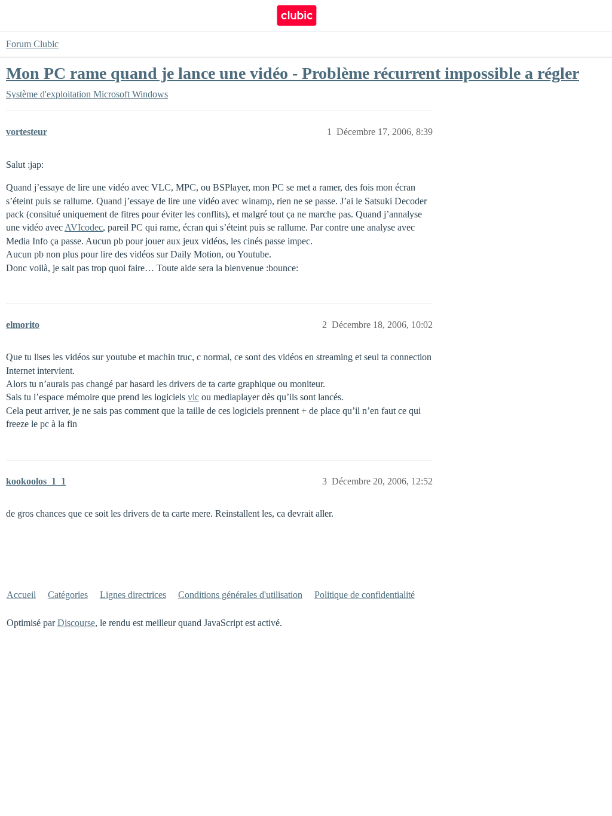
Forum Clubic (32, 44)
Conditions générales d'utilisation (240, 595)
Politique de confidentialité (364, 595)
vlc (193, 397)
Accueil (21, 595)
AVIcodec (84, 227)
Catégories (68, 595)
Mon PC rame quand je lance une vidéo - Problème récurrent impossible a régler (292, 73)
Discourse (76, 623)
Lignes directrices (133, 595)
